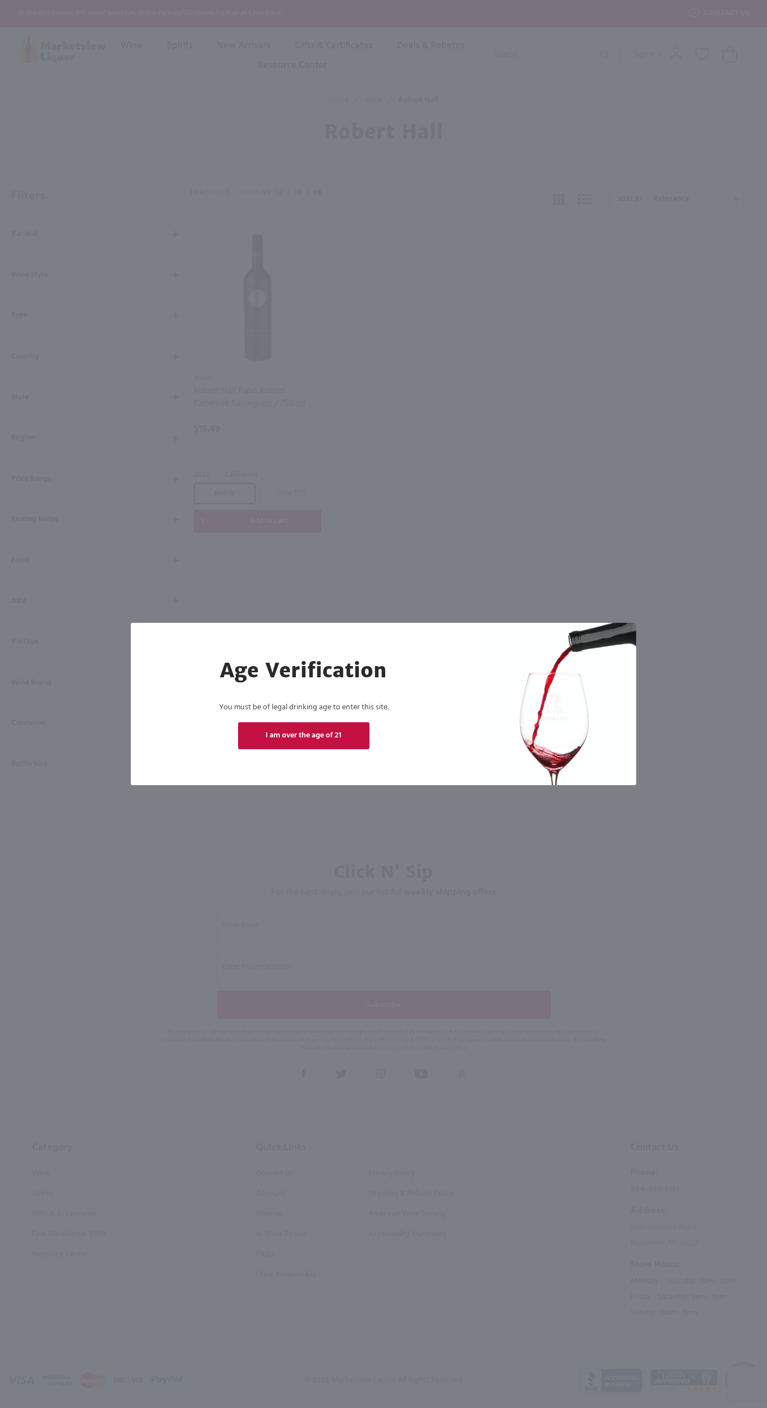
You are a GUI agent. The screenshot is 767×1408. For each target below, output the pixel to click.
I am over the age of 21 (303, 735)
